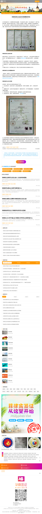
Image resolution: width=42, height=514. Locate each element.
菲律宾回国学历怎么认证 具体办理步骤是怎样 (11, 299)
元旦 (26, 391)
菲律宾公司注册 (33, 453)
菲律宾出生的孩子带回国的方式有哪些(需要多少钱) (11, 230)
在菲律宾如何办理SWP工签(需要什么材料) (10, 287)
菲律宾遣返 (20, 456)
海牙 (9, 183)
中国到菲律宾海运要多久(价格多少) (9, 247)
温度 (34, 391)
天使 (23, 391)
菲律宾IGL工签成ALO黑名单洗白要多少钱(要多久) (11, 255)
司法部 (7, 194)
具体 (14, 183)
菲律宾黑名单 (10, 459)
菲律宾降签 (5, 457)
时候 (34, 389)
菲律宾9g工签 (34, 459)
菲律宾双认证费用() (28, 168)
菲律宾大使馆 (27, 457)
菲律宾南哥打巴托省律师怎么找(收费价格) (10, 241)
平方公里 (19, 391)
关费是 (18, 389)
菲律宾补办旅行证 (19, 454)
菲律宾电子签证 (14, 454)
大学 (9, 223)
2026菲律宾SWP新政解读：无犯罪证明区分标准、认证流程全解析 (14, 268)
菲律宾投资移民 (11, 456)
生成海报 (38, 148)
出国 (6, 206)
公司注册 (21, 93)
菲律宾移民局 (31, 457)
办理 (17, 147)
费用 (12, 206)
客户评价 (37, 1)
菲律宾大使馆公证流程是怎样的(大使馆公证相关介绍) (12, 305)
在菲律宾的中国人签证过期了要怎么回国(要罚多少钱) (12, 238)
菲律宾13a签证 (20, 459)
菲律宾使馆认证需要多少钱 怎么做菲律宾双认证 (11, 318)
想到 (14, 389)
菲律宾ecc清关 (13, 457)
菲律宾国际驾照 (25, 456)
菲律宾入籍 (29, 456)
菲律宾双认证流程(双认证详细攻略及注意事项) (11, 324)
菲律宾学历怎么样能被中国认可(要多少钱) (10, 302)
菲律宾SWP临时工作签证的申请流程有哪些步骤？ (11, 265)
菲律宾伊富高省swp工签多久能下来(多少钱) (10, 285)
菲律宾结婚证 (24, 459)
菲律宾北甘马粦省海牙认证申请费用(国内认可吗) (11, 321)
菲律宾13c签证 (33, 456)
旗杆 (12, 391)
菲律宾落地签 (6, 459)
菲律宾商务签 (6, 460)
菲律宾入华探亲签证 (36, 454)
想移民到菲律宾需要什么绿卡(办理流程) (10, 249)
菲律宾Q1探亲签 (30, 454)
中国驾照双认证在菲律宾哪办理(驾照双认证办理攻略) (12, 310)
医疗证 (4, 391)
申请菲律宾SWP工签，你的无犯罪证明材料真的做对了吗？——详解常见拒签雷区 (17, 282)
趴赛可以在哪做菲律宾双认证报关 (8, 307)
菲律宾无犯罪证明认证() (7, 168)
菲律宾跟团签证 (6, 453)
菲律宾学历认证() (27, 171)
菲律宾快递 (25, 453)
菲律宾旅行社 (9, 454)
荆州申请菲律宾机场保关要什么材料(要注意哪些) (11, 244)
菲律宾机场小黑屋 (21, 453)
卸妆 (7, 389)
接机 (38, 391)
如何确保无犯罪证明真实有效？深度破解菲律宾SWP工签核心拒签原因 (15, 279)
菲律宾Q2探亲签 (25, 454)
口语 (15, 391)
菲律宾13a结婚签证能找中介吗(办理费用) (10, 252)
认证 (11, 147)
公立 (6, 223)
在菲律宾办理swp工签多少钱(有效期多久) (10, 290)
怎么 (12, 183)
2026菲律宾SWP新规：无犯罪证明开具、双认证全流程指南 (13, 274)
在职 (28, 389)
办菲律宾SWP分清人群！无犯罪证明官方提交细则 (11, 271)
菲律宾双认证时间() (18, 168)
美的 (25, 389)
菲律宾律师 (29, 453)
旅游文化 (30, 391)
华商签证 (5, 152)
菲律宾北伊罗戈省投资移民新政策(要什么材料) (11, 236)
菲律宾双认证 (10, 13)
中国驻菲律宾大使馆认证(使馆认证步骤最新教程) (11, 313)
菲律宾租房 (5, 454)
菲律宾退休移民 (16, 456)
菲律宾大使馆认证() (17, 171)
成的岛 (4, 389)
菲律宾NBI (22, 457)
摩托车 (8, 391)
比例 (31, 389)
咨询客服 (22, 161)
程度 (11, 389)
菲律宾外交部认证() (7, 171)
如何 (14, 147)
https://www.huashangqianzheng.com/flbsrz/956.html (16, 148)
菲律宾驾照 (9, 457)
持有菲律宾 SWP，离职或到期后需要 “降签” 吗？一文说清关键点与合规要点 (16, 276)
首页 (7, 13)
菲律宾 (8, 147)
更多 (40, 473)
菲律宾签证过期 (15, 453)
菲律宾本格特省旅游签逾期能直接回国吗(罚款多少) (11, 233)
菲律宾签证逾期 (18, 457)
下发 (21, 389)
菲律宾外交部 (23, 58)
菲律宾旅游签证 (29, 459)
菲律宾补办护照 (15, 459)
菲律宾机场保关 (6, 456)
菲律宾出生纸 (35, 457)
